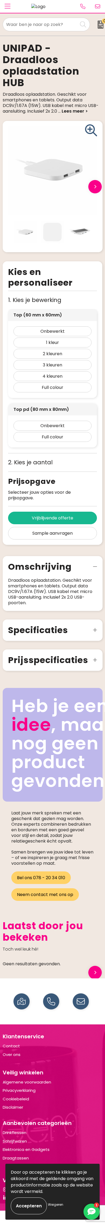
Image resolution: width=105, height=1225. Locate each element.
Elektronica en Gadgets (26, 1149)
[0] (98, 25)
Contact (11, 1046)
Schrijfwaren (15, 1141)
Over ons (11, 1054)
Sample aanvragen (52, 533)
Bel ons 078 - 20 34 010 (41, 878)
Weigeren (55, 1204)
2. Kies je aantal (30, 462)
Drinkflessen (14, 1132)
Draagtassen (16, 1158)
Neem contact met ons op (45, 894)
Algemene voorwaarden (27, 1082)
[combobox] (40, 24)
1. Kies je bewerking (34, 300)
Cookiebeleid (16, 1099)
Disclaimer (13, 1107)
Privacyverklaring (19, 1090)
